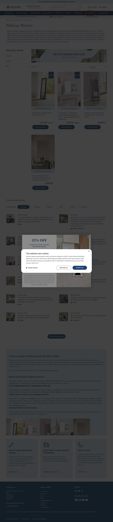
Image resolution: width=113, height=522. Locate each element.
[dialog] (56, 261)
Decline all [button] (64, 268)
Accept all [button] (80, 268)
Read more (35, 263)
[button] (32, 268)
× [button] (89, 251)
